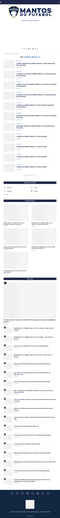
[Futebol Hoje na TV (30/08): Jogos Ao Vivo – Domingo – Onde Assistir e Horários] (15, 212)
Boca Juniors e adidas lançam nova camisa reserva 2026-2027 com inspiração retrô (32, 373)
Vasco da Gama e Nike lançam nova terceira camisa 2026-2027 (31, 346)
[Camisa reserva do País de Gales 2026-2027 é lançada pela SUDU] (7, 384)
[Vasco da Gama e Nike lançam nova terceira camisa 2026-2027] (7, 348)
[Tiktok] (37, 48)
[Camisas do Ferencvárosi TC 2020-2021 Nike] (9, 147)
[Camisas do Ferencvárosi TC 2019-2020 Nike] (9, 158)
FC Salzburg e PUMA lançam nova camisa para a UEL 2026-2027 (15, 271)
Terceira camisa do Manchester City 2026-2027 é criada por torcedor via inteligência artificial (29, 320)
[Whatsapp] (32, 493)
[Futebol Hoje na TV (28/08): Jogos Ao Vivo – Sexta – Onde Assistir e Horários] (7, 357)
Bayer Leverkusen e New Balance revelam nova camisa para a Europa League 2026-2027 (33, 391)
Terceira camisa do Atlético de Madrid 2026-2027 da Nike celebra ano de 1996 (34, 418)
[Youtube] (28, 48)
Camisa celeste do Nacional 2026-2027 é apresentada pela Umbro (32, 363)
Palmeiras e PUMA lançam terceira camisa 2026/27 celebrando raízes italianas (33, 409)
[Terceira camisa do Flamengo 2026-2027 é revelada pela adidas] (7, 473)
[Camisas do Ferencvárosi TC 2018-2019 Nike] (9, 168)
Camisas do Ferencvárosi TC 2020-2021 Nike (31, 146)
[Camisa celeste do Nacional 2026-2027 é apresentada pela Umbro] (7, 366)
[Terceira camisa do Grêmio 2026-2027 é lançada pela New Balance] (7, 437)
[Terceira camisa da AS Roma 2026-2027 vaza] (7, 428)
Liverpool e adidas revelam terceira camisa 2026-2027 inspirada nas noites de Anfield (35, 400)
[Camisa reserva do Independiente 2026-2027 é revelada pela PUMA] (15, 236)
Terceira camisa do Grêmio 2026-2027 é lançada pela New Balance (32, 435)
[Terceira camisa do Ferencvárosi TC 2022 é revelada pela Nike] (9, 127)
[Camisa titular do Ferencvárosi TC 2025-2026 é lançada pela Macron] (9, 85)
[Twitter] (24, 48)
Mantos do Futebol (7, 53)
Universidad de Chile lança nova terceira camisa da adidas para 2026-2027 (43, 247)
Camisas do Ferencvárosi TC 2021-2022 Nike (31, 136)
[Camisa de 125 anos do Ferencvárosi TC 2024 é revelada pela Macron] (9, 96)
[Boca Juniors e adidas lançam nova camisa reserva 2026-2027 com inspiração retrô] (7, 375)
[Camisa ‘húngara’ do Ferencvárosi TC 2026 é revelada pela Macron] (9, 64)
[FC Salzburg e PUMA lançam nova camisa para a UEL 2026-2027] (15, 260)
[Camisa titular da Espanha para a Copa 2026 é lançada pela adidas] (7, 455)
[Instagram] (26, 48)
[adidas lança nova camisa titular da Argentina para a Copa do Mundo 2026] (7, 464)
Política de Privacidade (45, 511)
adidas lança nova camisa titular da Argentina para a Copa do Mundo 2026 (34, 461)
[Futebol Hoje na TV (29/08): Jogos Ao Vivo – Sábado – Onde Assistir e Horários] (44, 212)
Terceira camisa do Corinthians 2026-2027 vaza (27, 444)
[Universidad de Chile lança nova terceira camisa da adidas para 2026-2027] (44, 236)
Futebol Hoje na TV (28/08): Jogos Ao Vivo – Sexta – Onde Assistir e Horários (33, 355)
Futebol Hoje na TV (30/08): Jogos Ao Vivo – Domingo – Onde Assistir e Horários (14, 223)
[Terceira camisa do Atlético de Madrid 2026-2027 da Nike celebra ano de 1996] (7, 419)
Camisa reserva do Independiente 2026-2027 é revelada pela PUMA (14, 247)
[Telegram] (33, 48)
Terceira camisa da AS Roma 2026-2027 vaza (26, 426)
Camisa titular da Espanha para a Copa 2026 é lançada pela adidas (32, 453)
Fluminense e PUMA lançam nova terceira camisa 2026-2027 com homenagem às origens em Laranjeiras (32, 480)
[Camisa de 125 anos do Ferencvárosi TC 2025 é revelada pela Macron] (9, 75)
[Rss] (35, 48)
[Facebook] (22, 48)
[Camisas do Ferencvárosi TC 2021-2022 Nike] (9, 137)
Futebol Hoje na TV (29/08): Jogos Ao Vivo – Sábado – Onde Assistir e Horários (42, 223)
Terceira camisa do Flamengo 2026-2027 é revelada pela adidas (32, 470)
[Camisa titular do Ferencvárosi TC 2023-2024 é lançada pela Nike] (9, 116)
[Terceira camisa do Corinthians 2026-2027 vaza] (7, 446)
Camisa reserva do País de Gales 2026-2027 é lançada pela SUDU (32, 381)
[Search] (59, 2)
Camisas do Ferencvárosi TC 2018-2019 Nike (31, 167)
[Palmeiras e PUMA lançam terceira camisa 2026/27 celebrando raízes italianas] (7, 410)
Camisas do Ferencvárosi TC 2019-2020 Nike (31, 156)
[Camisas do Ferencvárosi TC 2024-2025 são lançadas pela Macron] (9, 106)
